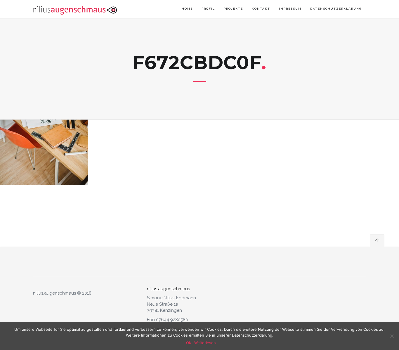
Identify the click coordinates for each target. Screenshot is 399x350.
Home (187, 8)
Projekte (233, 8)
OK (188, 342)
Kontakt (261, 8)
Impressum (290, 8)
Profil (208, 8)
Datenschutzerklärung (336, 8)
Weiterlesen (205, 342)
